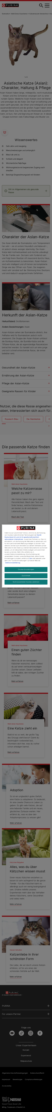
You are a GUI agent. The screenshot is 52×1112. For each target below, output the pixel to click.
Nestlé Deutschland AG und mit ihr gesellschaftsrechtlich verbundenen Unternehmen (23, 537)
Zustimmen (26, 576)
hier (30, 558)
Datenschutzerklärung (12, 563)
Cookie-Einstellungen (26, 569)
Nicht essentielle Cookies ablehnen (26, 582)
